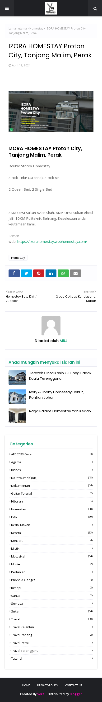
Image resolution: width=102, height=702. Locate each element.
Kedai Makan (52, 525)
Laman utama (18, 28)
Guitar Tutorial (52, 493)
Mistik (52, 548)
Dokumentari (52, 485)
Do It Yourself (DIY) (52, 478)
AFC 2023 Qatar (52, 454)
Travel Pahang (52, 635)
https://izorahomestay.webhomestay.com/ (52, 241)
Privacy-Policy (47, 685)
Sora (40, 694)
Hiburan (52, 501)
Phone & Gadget (52, 580)
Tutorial (52, 658)
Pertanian (52, 572)
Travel (52, 619)
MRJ (63, 341)
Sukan (52, 611)
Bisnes (52, 470)
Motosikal (52, 556)
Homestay (36, 28)
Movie (52, 564)
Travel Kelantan (52, 627)
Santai (52, 595)
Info (52, 517)
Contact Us (73, 685)
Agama (52, 462)
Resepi (52, 588)
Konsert (52, 540)
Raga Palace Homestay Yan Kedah (60, 410)
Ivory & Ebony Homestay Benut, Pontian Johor (56, 394)
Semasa (52, 603)
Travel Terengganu (52, 650)
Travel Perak (52, 643)
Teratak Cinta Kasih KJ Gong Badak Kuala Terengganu (60, 375)
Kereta (52, 533)
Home (26, 685)
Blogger (76, 694)
